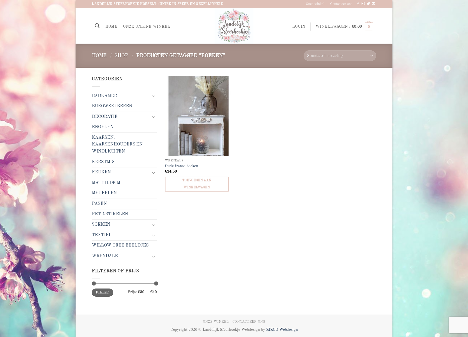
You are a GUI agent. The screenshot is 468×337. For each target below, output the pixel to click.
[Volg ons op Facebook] (358, 4)
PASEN (99, 204)
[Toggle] (153, 96)
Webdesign (288, 330)
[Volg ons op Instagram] (363, 4)
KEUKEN (101, 172)
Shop (121, 55)
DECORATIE (105, 117)
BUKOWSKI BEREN (112, 106)
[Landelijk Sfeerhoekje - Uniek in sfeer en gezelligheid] (234, 26)
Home (111, 26)
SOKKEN (101, 224)
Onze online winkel (146, 26)
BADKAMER (104, 96)
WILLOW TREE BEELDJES (120, 245)
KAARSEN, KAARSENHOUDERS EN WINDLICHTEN (117, 144)
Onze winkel (315, 4)
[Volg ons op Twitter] (368, 4)
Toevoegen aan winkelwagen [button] (197, 184)
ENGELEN (102, 127)
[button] (298, 26)
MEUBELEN (104, 193)
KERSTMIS (103, 162)
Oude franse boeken (181, 166)
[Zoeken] (97, 26)
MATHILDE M (106, 183)
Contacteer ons (341, 4)
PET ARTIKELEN (110, 214)
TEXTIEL (102, 235)
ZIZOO (272, 330)
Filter (102, 292)
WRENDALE (105, 256)
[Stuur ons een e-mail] (373, 4)
